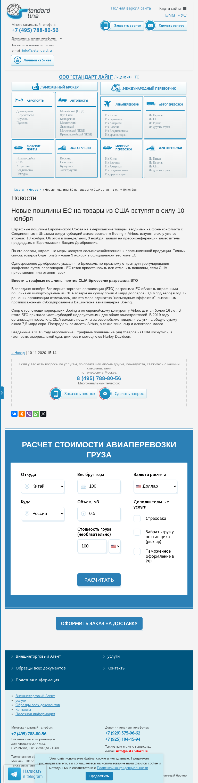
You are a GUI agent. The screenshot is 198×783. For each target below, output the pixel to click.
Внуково (22, 119)
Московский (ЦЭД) (72, 130)
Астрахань (23, 166)
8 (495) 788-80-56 (99, 378)
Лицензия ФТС (126, 77)
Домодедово (24, 111)
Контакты (117, 668)
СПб (19, 162)
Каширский (67, 119)
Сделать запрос (171, 25)
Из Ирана (155, 123)
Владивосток (24, 170)
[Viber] (29, 414)
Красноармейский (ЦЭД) (76, 134)
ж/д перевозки (170, 148)
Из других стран (115, 134)
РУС (182, 15)
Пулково (22, 123)
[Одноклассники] (22, 414)
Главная (19, 189)
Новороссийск (25, 158)
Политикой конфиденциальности (122, 768)
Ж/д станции (80, 148)
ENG (170, 15)
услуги (114, 656)
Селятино (66, 162)
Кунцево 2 (66, 166)
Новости (35, 189)
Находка (22, 174)
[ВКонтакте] (14, 414)
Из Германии (113, 119)
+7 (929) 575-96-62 (122, 733)
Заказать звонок (127, 25)
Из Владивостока (116, 131)
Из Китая (111, 115)
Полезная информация (37, 679)
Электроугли (68, 170)
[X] (43, 414)
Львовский (67, 126)
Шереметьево (25, 115)
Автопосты (79, 100)
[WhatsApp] (36, 414)
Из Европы (156, 115)
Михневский (68, 123)
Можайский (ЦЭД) (72, 111)
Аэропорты (36, 100)
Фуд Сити (66, 115)
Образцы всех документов (41, 668)
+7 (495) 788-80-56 (35, 30)
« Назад (18, 353)
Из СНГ (154, 119)
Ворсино (65, 158)
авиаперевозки (127, 104)
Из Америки (113, 123)
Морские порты (33, 147)
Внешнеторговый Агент (38, 656)
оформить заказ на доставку (99, 623)
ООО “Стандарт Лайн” (86, 77)
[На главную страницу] (23, 8)
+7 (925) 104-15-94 (122, 739)
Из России (112, 127)
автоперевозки (171, 104)
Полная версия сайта (131, 8)
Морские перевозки (124, 147)
